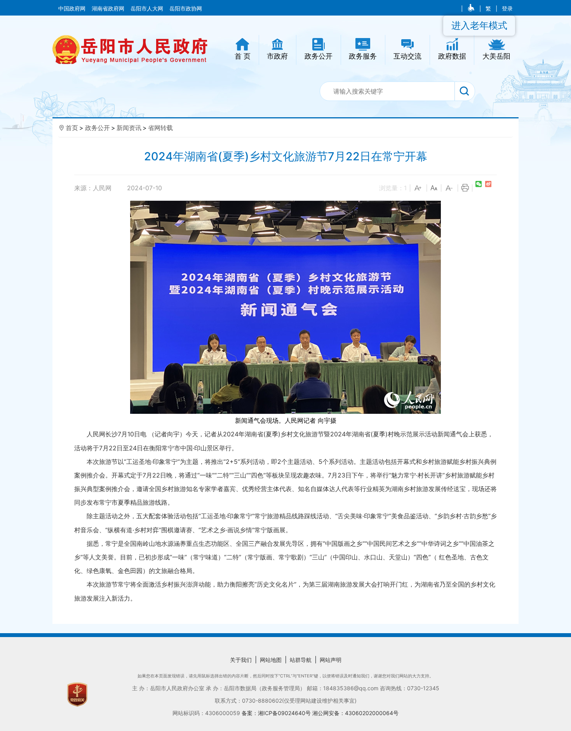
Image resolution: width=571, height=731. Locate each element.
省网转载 (160, 128)
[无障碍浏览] (471, 8)
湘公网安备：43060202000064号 (355, 713)
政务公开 (97, 128)
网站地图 (271, 659)
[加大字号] (418, 188)
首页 (72, 128)
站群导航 (301, 659)
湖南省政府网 (109, 8)
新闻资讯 (129, 128)
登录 (507, 8)
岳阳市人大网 (148, 8)
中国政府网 (72, 8)
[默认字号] (434, 188)
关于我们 (241, 659)
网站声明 (330, 659)
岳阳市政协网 (185, 8)
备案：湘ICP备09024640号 (277, 713)
